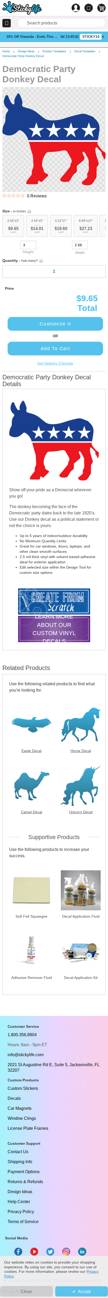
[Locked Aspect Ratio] (54, 244)
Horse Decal (81, 751)
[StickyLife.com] (22, 8)
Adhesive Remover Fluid (31, 977)
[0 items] (101, 8)
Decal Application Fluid (81, 916)
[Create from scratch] (54, 602)
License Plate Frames (28, 1128)
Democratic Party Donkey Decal (23, 56)
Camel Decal (31, 812)
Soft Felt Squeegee (31, 916)
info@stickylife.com (26, 1054)
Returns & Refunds (25, 1181)
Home (6, 51)
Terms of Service (23, 1221)
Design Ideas (26, 51)
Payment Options (24, 1171)
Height (28, 252)
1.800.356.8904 (22, 1035)
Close (26, 1291)
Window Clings (22, 1118)
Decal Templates (84, 51)
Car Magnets (19, 1108)
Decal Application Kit (81, 977)
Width (80, 252)
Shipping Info (20, 1161)
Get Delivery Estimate (55, 363)
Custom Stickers (23, 1088)
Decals (14, 1098)
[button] (6, 23)
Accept (84, 1291)
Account (76, 8)
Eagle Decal (31, 751)
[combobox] (61, 23)
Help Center (19, 1201)
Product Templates (54, 51)
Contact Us (18, 1151)
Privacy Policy (21, 1211)
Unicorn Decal (81, 812)
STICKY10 (90, 37)
